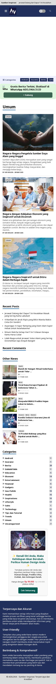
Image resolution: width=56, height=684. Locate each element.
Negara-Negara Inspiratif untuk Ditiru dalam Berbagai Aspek (24, 279)
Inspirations (11, 498)
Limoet (23, 374)
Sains (7, 505)
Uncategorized (12, 523)
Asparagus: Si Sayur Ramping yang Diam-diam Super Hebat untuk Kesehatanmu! (29, 327)
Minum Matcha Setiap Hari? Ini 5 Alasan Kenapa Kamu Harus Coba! (27, 333)
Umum (8, 117)
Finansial (9, 483)
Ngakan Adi (24, 391)
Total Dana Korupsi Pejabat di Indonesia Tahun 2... (32, 386)
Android (24, 80)
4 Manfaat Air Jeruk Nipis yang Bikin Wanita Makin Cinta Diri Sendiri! (28, 320)
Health (21, 366)
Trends (8, 516)
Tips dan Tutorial (13, 513)
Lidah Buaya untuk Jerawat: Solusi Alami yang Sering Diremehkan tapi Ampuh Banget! (28, 339)
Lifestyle (21, 431)
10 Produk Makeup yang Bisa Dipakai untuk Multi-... (32, 435)
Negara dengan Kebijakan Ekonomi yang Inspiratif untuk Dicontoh (25, 215)
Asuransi (34, 80)
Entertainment (12, 480)
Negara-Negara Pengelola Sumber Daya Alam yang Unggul (25, 155)
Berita (43, 80)
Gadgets (9, 487)
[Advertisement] (28, 46)
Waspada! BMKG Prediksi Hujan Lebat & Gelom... (33, 402)
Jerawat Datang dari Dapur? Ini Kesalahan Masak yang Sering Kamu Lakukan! (27, 314)
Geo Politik (10, 491)
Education (10, 472)
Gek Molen (9, 172)
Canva (51, 80)
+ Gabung (28, 95)
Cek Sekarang (28, 590)
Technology (10, 509)
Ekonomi (33, 415)
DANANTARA (11, 469)
